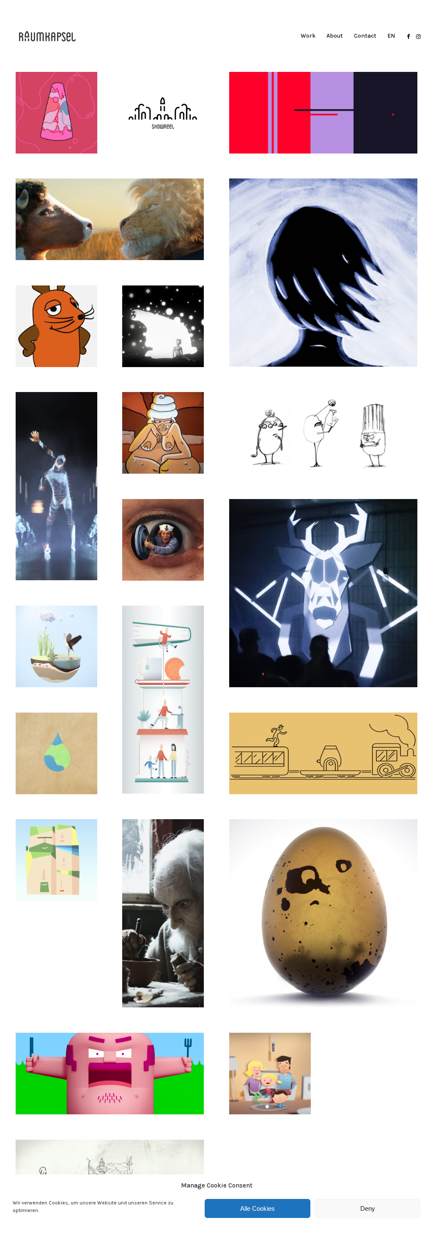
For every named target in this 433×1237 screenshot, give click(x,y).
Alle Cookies (257, 1208)
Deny (367, 1208)
